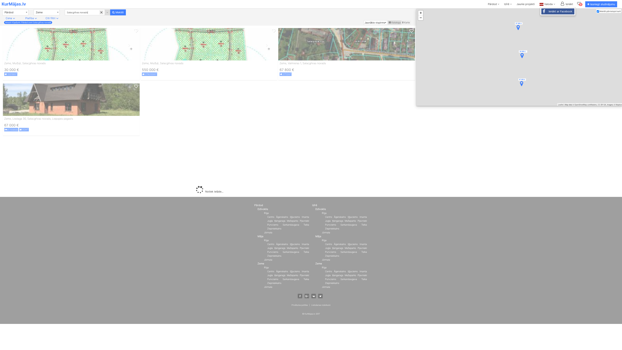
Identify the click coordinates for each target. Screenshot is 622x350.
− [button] (421, 18)
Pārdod (493, 4)
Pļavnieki (304, 220)
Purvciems (272, 224)
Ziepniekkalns (274, 228)
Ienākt (569, 4)
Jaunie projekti (526, 4)
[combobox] (85, 12)
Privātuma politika (300, 305)
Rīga (266, 213)
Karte (406, 22)
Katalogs (396, 22)
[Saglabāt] (136, 31)
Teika (306, 224)
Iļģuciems (295, 217)
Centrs (270, 217)
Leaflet (560, 104)
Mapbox (619, 104)
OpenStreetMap (580, 104)
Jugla (270, 220)
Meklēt (119, 12)
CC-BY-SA (602, 104)
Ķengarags (279, 220)
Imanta (305, 217)
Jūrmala (268, 232)
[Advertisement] (209, 161)
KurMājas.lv (14, 3)
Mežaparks (292, 220)
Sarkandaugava (291, 224)
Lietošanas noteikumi (320, 305)
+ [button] (421, 13)
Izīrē (507, 4)
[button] (15, 12)
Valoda (548, 4)
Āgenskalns (282, 217)
